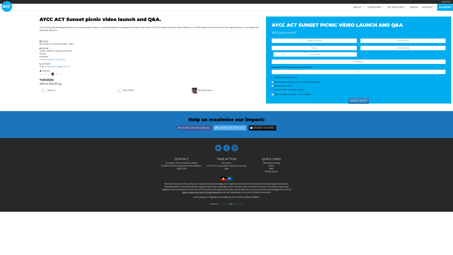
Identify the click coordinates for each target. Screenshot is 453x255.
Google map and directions (52, 59)
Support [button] (427, 7)
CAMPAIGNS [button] (374, 7)
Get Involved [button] (396, 7)
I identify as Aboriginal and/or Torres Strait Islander (297, 82)
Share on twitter (231, 127)
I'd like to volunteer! (283, 86)
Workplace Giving (271, 163)
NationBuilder (238, 204)
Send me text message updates (289, 90)
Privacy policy (271, 171)
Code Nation (223, 204)
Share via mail (264, 127)
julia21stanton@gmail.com (57, 66)
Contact (446, 2)
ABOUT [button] (357, 7)
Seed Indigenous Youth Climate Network (201, 192)
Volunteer (226, 163)
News (271, 166)
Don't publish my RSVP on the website (293, 94)
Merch (414, 7)
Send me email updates (286, 77)
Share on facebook (195, 127)
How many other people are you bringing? (292, 67)
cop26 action (47, 80)
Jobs (271, 169)
